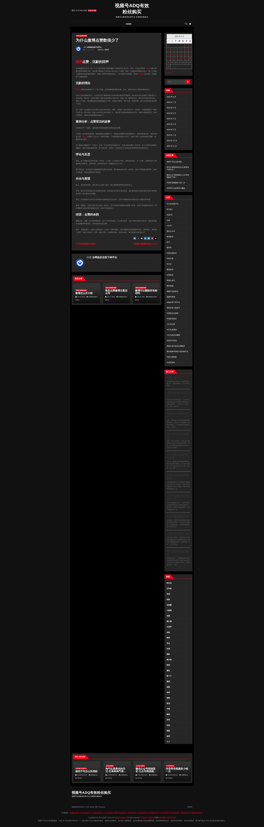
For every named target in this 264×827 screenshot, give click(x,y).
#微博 (106, 50)
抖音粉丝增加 (175, 813)
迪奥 (168, 687)
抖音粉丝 (143, 817)
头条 (168, 220)
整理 (168, 681)
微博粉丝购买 (75, 813)
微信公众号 (171, 231)
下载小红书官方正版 (178, 533)
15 (186, 54)
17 (168, 58)
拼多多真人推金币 (173, 308)
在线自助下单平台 (173, 302)
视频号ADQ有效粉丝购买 (91, 792)
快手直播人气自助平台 (81, 768)
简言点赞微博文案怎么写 (116, 291)
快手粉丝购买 (85, 813)
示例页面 (128, 24)
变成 (168, 594)
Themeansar (101, 807)
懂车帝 (169, 247)
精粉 (168, 654)
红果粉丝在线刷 (172, 313)
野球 (168, 665)
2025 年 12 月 (172, 140)
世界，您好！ (174, 377)
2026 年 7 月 (171, 102)
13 (179, 54)
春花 (168, 703)
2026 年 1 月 (171, 135)
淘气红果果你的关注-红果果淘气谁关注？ (115, 771)
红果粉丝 (170, 275)
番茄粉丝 (170, 269)
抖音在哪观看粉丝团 (178, 516)
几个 (168, 741)
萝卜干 (169, 676)
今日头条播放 (172, 329)
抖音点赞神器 (172, 357)
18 (172, 58)
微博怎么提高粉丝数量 (81, 35)
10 (168, 54)
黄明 (168, 638)
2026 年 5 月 (171, 113)
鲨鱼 (168, 670)
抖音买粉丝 (171, 362)
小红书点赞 (171, 324)
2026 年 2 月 (171, 130)
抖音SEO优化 (172, 340)
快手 (168, 242)
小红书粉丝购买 (96, 813)
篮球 (168, 736)
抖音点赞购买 (164, 813)
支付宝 (169, 264)
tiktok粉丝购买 (142, 813)
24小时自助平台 (173, 204)
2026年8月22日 (82, 775)
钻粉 (168, 599)
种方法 (169, 583)
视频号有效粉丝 (172, 291)
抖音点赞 (170, 258)
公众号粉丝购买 (108, 813)
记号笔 (169, 588)
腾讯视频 (170, 286)
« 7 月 (169, 73)
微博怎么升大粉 (84, 293)
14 (183, 54)
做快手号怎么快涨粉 (174, 162)
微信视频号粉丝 (153, 813)
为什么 (78, 89)
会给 (168, 632)
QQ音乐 (170, 215)
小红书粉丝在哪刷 (173, 335)
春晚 (168, 698)
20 (179, 58)
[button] (186, 24)
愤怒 (168, 731)
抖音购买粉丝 (172, 319)
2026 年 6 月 (171, 108)
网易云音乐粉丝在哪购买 (176, 346)
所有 (168, 720)
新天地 (169, 659)
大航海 (169, 610)
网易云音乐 (171, 280)
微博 (79, 62)
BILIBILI (170, 209)
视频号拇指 (171, 297)
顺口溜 (169, 621)
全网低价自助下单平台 (94, 47)
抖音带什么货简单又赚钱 (176, 188)
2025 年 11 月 (172, 146)
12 (176, 54)
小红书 (169, 226)
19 (176, 58)
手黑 (168, 709)
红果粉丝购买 (131, 813)
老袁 (168, 692)
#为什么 (101, 50)
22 (186, 58)
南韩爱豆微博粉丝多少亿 (144, 244)
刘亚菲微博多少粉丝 (86, 244)
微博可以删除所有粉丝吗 (146, 291)
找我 (168, 616)
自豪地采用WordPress (78, 807)
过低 (168, 725)
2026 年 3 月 (171, 124)
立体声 (169, 627)
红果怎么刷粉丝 (109, 765)
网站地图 (162, 817)
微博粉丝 (170, 237)
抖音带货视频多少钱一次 (176, 183)
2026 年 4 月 (171, 119)
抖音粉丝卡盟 (185, 813)
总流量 (169, 605)
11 (172, 54)
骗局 (168, 714)
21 (183, 58)
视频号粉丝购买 (120, 813)
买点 (168, 643)
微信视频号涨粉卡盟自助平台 (177, 351)
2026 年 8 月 (171, 97)
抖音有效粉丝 (172, 253)
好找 (168, 649)
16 (190, 54)
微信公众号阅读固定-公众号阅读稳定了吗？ (146, 771)
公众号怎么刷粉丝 (140, 765)
